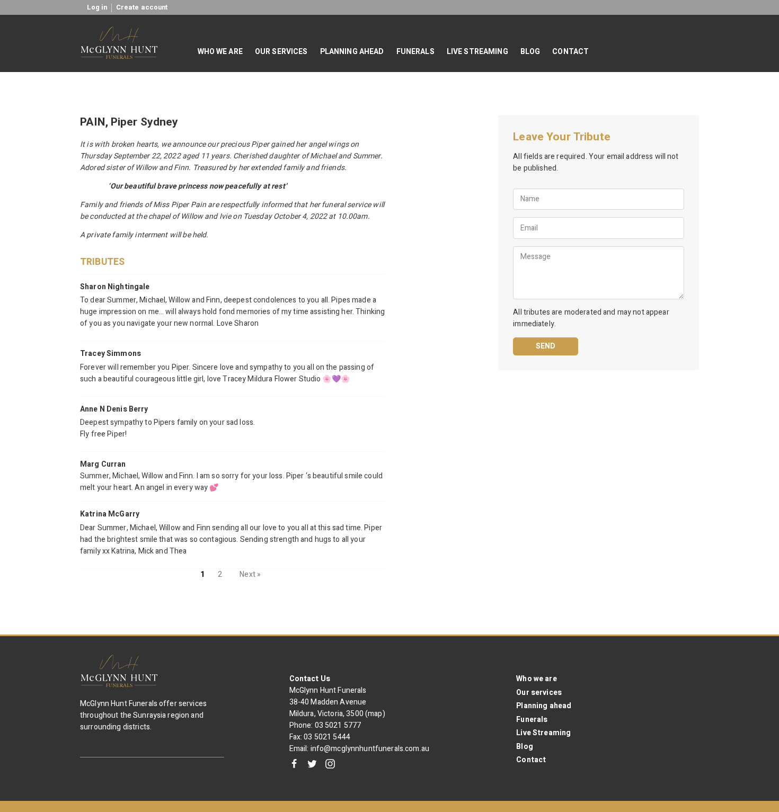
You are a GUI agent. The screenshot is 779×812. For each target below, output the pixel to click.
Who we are (536, 678)
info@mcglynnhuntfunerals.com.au (370, 748)
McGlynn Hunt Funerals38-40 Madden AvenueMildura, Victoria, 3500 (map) (337, 702)
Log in (97, 7)
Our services (539, 692)
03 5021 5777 (338, 725)
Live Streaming (543, 732)
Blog (524, 746)
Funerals (531, 719)
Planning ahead (543, 705)
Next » (250, 574)
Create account (142, 7)
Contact (531, 759)
